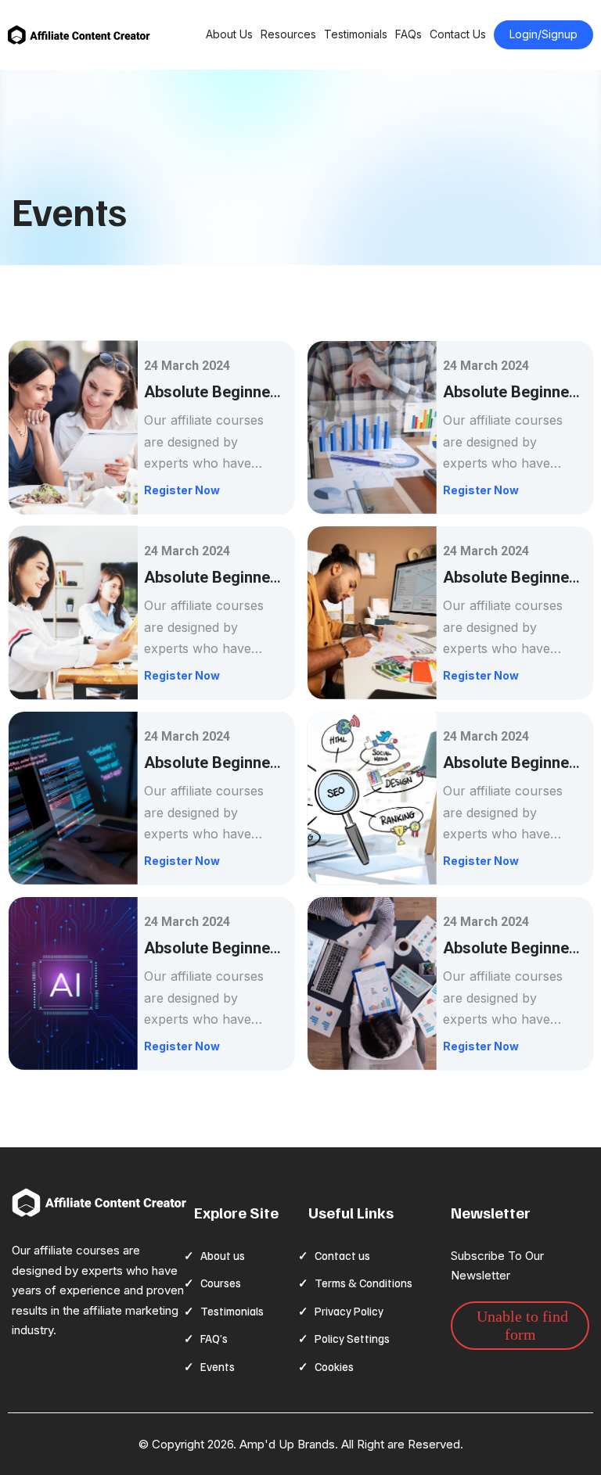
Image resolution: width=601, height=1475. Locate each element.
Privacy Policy (349, 1311)
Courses (220, 1283)
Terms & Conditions (363, 1283)
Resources (288, 34)
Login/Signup (543, 34)
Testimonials (355, 34)
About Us (229, 34)
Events (217, 1366)
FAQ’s (214, 1338)
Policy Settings (352, 1338)
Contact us (342, 1255)
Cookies (334, 1366)
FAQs (408, 34)
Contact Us (458, 34)
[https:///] (99, 1203)
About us (222, 1255)
